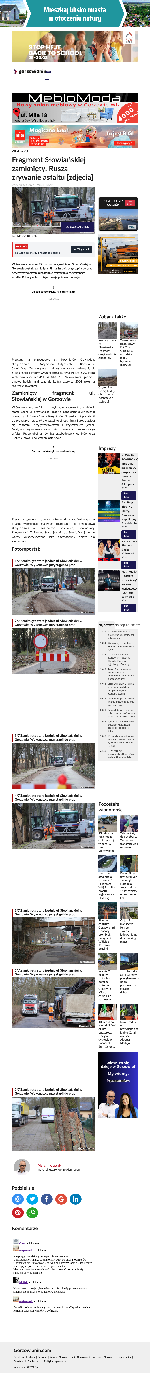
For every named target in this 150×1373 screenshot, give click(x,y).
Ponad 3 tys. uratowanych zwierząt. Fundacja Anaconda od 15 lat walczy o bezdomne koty (121, 674)
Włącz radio (83, 249)
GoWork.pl (20, 1361)
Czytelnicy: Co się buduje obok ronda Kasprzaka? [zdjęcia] (107, 394)
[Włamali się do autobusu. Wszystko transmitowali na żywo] (129, 823)
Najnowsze (106, 625)
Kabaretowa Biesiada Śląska (129, 545)
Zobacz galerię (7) (78, 227)
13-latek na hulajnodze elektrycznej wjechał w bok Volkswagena (121, 635)
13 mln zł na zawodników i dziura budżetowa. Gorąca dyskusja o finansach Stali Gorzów (121, 741)
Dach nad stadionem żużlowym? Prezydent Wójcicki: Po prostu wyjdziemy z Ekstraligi (119, 659)
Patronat (42, 1357)
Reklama (30, 1357)
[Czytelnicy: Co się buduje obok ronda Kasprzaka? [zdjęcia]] (107, 377)
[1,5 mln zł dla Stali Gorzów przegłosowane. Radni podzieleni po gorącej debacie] (129, 961)
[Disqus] (53, 1282)
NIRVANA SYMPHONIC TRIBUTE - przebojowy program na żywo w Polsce (129, 468)
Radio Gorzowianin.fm (82, 1357)
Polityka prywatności (55, 1361)
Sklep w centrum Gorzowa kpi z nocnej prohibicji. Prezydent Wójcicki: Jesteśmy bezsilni (121, 689)
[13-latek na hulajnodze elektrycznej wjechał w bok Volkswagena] (107, 823)
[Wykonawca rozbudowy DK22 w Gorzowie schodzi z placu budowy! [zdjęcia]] (129, 330)
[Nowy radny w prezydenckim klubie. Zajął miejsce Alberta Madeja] (129, 1012)
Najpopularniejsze (128, 625)
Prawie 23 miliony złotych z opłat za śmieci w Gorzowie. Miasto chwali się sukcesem (121, 713)
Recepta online (123, 1357)
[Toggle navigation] (47, 81)
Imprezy (107, 448)
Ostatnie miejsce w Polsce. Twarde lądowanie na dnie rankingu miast (121, 702)
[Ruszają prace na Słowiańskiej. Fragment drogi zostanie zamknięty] (107, 330)
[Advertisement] (53, 329)
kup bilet (126, 495)
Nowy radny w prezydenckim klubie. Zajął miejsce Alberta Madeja (121, 754)
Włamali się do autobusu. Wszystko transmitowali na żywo (121, 646)
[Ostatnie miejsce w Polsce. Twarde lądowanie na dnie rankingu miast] (129, 910)
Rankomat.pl (35, 1361)
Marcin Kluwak (49, 1165)
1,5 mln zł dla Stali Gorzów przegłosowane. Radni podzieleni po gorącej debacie (121, 726)
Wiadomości (20, 151)
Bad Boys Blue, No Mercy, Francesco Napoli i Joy (128, 511)
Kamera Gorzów (59, 1357)
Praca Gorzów (105, 1357)
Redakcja (19, 1357)
